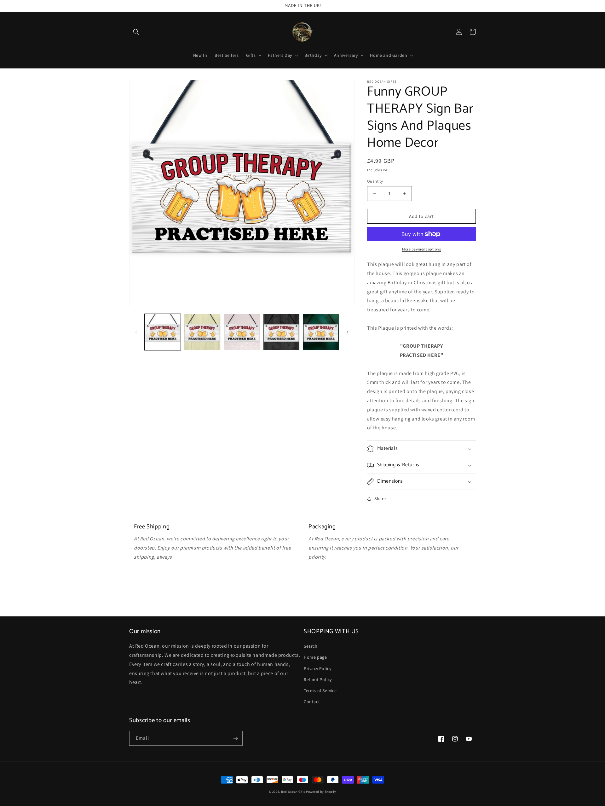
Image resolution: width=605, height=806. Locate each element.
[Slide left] (136, 332)
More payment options (421, 249)
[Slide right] (347, 332)
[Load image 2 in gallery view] (202, 332)
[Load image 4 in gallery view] (281, 332)
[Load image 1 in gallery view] (163, 332)
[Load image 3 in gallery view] (242, 332)
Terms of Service (320, 690)
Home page (315, 657)
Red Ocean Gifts (293, 792)
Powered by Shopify (321, 792)
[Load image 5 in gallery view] (321, 332)
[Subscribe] (235, 738)
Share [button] (380, 498)
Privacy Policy (317, 668)
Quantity (375, 181)
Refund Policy (318, 679)
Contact (312, 701)
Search (311, 646)
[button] (136, 32)
